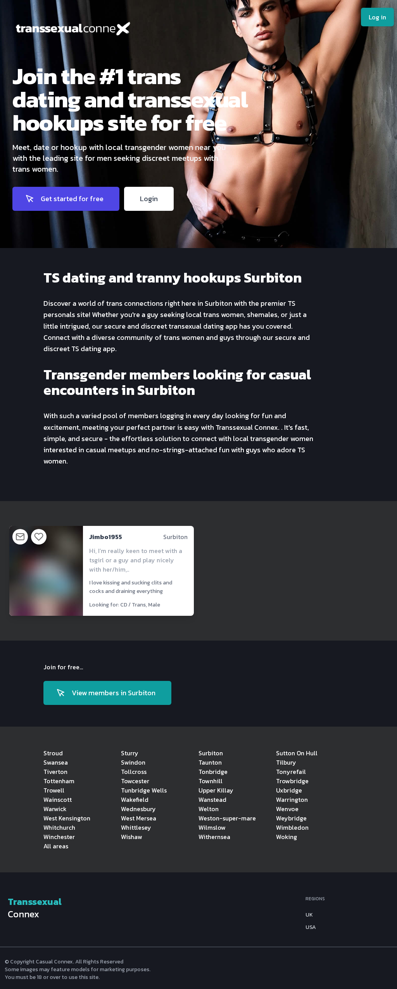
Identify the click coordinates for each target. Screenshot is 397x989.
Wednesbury (138, 808)
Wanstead (212, 799)
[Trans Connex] (130, 30)
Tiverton (55, 771)
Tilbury (286, 762)
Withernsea (214, 836)
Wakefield (134, 799)
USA (311, 927)
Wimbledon (292, 827)
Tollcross (134, 771)
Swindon (133, 762)
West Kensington (66, 818)
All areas (55, 846)
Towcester (135, 781)
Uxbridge (289, 790)
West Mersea (138, 818)
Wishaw (131, 836)
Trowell (53, 790)
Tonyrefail (291, 771)
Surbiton (210, 753)
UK (309, 915)
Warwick (55, 808)
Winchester (59, 836)
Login (149, 198)
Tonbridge (213, 771)
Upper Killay (215, 790)
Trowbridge (292, 781)
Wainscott (57, 799)
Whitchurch (59, 827)
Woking (286, 836)
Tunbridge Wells (144, 790)
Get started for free (72, 198)
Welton (208, 808)
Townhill (210, 781)
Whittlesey (136, 827)
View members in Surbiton (113, 692)
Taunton (210, 762)
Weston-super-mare (227, 818)
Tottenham (58, 781)
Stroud (53, 753)
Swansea (55, 762)
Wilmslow (212, 827)
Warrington (292, 799)
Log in (377, 17)
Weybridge (291, 818)
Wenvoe (287, 808)
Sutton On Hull (297, 753)
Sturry (129, 753)
